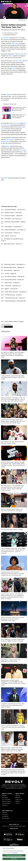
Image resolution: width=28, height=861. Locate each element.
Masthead (18, 797)
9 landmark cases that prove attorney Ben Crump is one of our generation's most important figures (12, 705)
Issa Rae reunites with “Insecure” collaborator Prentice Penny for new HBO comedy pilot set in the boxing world (12, 573)
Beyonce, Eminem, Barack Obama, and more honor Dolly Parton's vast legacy (11, 509)
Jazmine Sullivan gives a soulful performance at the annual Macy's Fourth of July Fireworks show (19, 109)
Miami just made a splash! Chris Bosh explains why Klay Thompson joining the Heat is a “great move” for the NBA (12, 749)
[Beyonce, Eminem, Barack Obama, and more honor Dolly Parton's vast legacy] (14, 500)
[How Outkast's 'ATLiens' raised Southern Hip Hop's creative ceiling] (14, 432)
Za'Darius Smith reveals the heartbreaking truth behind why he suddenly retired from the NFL (13, 377)
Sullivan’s (5, 178)
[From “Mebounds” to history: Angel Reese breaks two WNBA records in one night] (14, 630)
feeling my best (5, 141)
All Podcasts (5, 797)
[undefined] (6, 109)
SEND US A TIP (14, 828)
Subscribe (4, 812)
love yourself (22, 150)
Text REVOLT (5, 816)
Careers (17, 803)
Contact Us (5, 814)
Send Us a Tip (19, 799)
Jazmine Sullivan (5, 37)
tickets (7, 94)
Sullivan (11, 55)
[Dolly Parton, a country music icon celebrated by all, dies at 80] (14, 650)
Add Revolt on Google (10, 34)
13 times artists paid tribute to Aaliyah (12, 529)
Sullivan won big (16, 123)
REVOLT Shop (5, 818)
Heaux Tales (15, 43)
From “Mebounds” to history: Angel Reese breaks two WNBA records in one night (13, 640)
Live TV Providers (6, 799)
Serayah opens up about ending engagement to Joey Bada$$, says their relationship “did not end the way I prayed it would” (13, 682)
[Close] (25, 848)
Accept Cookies (14, 858)
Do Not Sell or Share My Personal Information (14, 855)
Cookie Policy (14, 852)
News (2, 22)
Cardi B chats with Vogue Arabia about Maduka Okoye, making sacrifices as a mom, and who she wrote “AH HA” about (13, 421)
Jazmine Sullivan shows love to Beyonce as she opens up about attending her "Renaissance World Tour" (19, 117)
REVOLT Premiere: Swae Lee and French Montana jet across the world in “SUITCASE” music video (12, 619)
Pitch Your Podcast (6, 801)
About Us (18, 795)
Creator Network (6, 803)
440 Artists (5, 805)
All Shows (4, 795)
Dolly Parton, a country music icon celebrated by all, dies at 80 (10, 660)
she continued (10, 139)
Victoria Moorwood (8, 33)
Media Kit (18, 801)
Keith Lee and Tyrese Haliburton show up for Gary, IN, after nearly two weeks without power (13, 727)
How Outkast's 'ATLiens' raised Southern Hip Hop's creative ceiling (12, 442)
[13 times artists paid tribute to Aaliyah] (14, 520)
